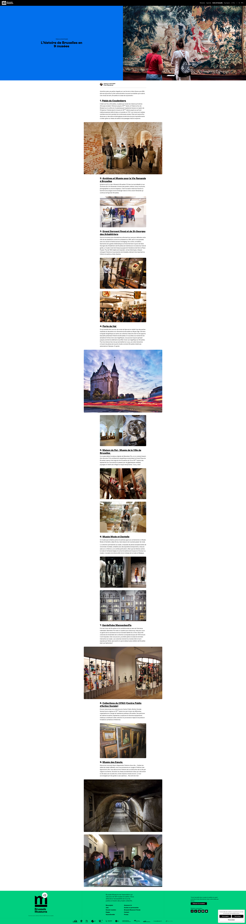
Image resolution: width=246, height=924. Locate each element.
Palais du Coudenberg (114, 100)
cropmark (51, 915)
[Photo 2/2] (134, 430)
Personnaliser (231, 919)
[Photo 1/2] (111, 430)
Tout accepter (225, 916)
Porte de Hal (109, 326)
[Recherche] (239, 3)
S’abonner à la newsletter (199, 903)
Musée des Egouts (112, 762)
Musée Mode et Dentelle (115, 536)
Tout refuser (237, 916)
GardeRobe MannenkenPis (116, 625)
